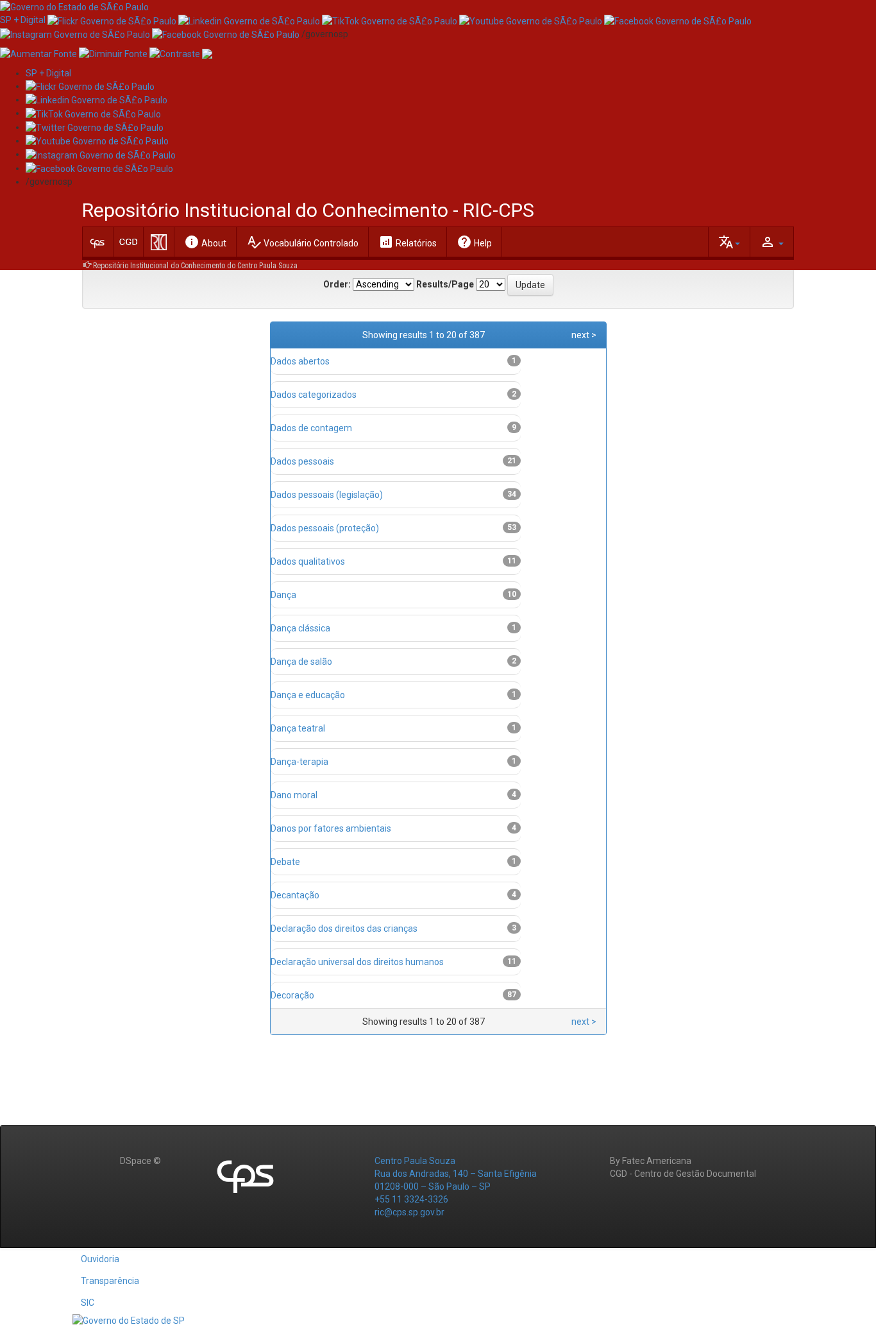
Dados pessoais (302, 461)
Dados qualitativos (308, 561)
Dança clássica (300, 628)
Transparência (110, 1281)
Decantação (295, 895)
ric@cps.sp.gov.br (409, 1212)
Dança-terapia (299, 762)
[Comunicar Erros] (207, 53)
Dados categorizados (314, 395)
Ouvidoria (100, 1259)
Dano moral (294, 795)
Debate (285, 862)
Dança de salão (301, 661)
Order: (337, 284)
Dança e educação (308, 695)
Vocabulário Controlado (302, 242)
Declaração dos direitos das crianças (344, 928)
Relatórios (407, 242)
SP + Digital (23, 20)
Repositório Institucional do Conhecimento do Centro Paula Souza (195, 265)
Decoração (292, 995)
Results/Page (445, 284)
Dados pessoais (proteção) (325, 528)
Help (474, 242)
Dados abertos (300, 361)
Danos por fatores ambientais (331, 828)
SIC (87, 1302)
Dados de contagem (311, 428)
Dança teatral (298, 728)
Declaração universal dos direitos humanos (357, 962)
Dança (283, 595)
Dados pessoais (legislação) (327, 495)
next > (583, 335)
